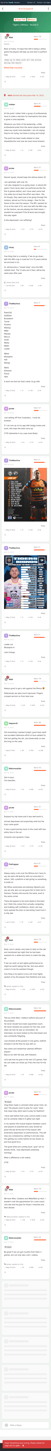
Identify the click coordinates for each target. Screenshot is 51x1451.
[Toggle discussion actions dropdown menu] (48, 9)
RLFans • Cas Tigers (43, 2)
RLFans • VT (31, 2)
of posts (24, 9)
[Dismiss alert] (23, 1445)
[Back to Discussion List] (2, 9)
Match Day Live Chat (13, 67)
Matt (9, 1102)
